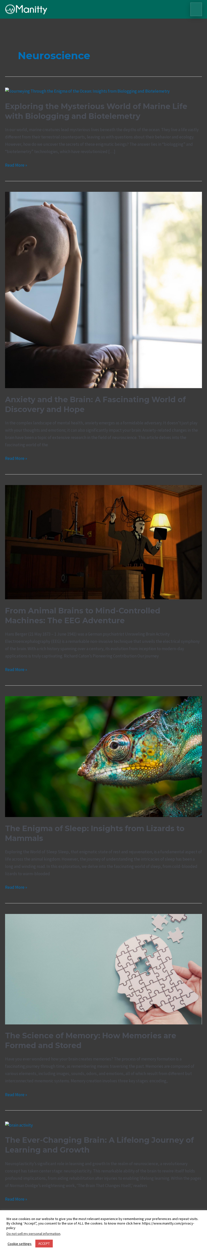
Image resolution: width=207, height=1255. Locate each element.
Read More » (16, 165)
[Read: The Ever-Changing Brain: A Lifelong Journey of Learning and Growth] (19, 1125)
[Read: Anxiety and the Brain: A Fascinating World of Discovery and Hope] (103, 289)
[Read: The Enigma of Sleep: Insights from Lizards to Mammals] (103, 756)
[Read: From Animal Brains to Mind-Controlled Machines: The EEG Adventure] (103, 541)
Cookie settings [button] (20, 1243)
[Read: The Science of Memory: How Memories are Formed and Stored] (103, 968)
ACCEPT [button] (44, 1243)
